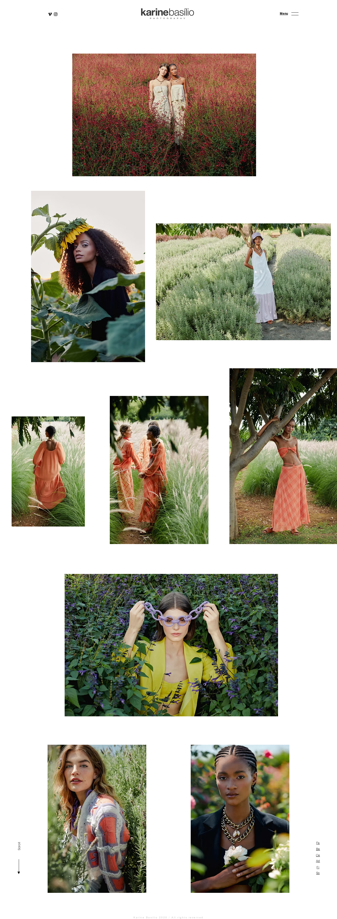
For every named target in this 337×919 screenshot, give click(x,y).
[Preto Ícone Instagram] (55, 14)
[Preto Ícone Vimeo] (50, 14)
